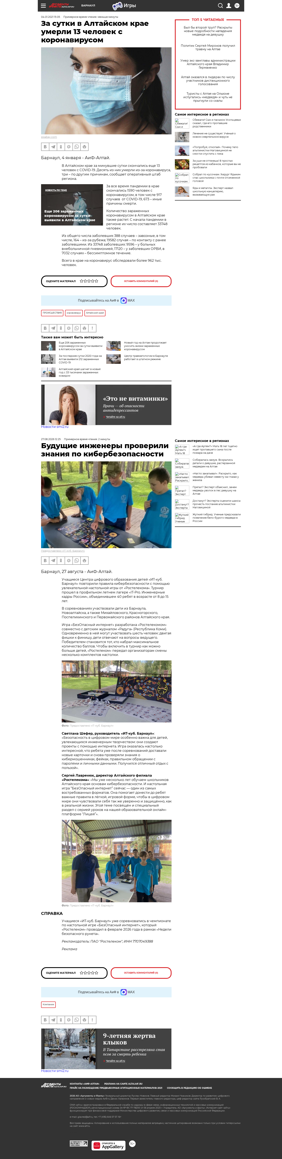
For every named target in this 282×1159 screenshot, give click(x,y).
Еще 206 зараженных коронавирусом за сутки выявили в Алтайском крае (80, 346)
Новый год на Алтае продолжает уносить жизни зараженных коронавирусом (145, 346)
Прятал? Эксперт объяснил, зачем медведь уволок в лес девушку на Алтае (215, 490)
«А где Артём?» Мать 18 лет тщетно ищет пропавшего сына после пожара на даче (215, 449)
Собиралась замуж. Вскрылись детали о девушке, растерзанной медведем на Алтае (214, 463)
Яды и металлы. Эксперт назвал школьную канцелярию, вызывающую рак (213, 191)
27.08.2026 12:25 (51, 439)
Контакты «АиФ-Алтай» (85, 1084)
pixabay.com (49, 136)
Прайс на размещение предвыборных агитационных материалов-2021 (116, 1088)
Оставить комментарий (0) (141, 281)
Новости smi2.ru (55, 427)
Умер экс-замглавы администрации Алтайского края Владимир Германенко (208, 64)
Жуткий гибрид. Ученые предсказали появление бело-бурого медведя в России (217, 518)
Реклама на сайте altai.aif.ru (123, 1084)
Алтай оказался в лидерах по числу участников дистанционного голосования (208, 80)
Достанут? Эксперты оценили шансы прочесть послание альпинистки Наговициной (217, 504)
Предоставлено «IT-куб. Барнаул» (63, 550)
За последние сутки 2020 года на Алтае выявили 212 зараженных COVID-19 (80, 359)
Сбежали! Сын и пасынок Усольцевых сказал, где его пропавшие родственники (217, 123)
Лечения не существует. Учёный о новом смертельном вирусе (214, 135)
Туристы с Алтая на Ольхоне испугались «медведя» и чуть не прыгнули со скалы (207, 97)
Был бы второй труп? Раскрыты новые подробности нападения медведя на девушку (208, 31)
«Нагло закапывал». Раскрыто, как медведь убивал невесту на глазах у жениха (216, 477)
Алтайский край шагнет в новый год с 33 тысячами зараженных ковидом (80, 372)
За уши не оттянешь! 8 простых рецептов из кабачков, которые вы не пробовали (217, 164)
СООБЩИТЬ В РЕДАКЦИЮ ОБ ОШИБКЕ (189, 1088)
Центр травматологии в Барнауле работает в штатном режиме (146, 357)
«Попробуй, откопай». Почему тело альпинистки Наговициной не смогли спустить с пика (215, 150)
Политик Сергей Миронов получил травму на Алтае (208, 47)
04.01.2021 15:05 (50, 16)
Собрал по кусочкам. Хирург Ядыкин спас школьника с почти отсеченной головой (217, 178)
